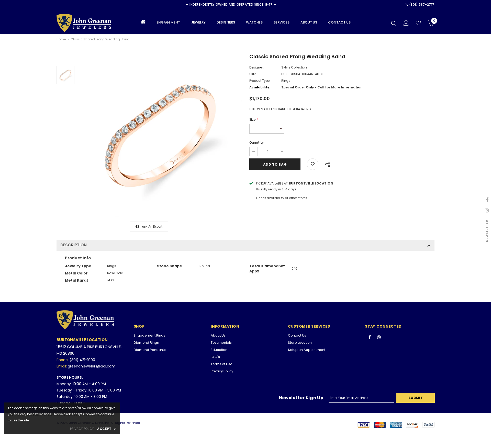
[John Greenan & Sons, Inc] (87, 23)
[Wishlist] (418, 23)
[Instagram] (379, 336)
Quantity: (256, 142)
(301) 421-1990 (82, 359)
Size (253, 119)
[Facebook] (369, 336)
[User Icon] (406, 22)
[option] (161, 135)
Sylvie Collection (294, 67)
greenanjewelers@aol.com (91, 366)
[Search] (393, 23)
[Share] (326, 163)
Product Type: (259, 80)
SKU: (252, 74)
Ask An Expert (152, 226)
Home (61, 39)
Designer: (256, 67)
